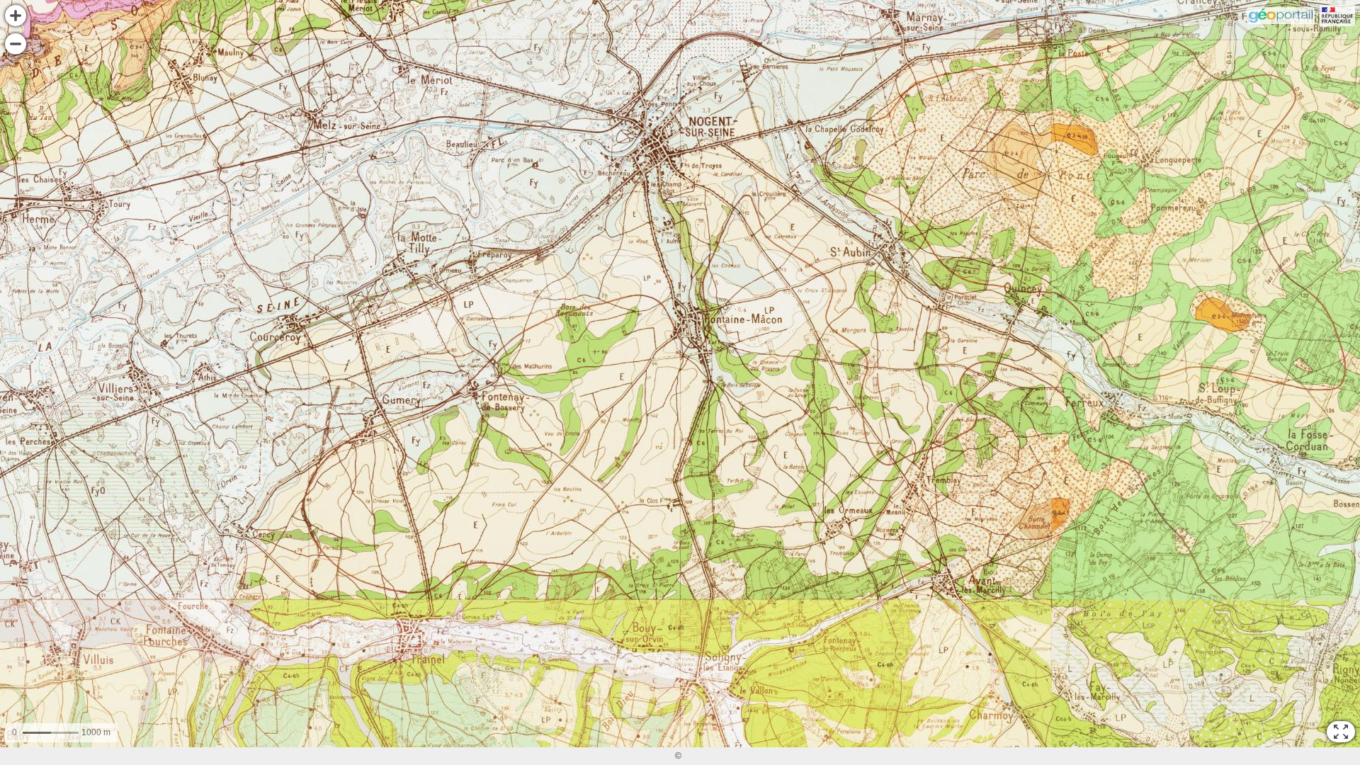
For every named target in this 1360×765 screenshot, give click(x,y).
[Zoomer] (15, 15)
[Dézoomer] (15, 44)
